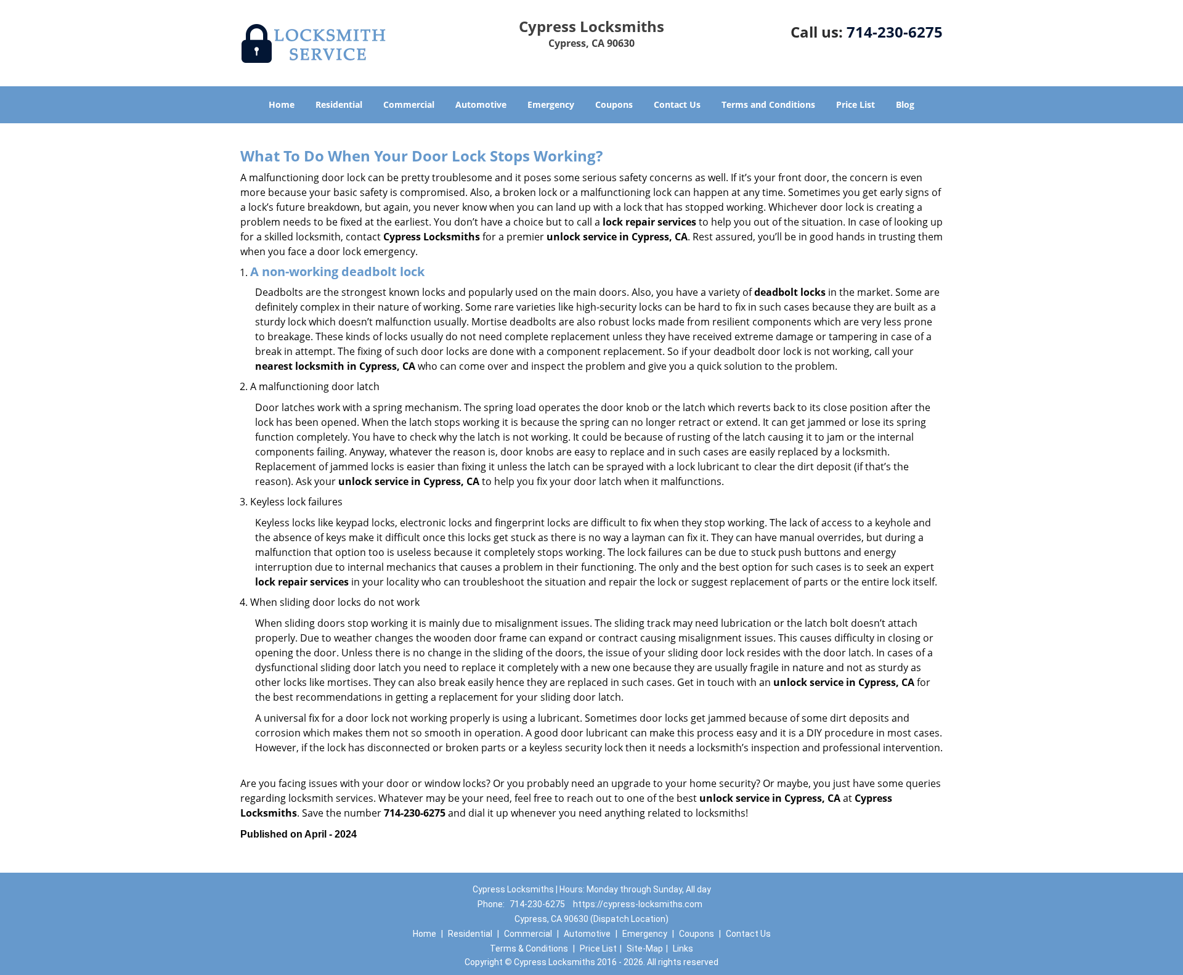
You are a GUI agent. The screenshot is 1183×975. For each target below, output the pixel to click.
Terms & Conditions (529, 948)
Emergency (550, 104)
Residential (338, 104)
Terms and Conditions (768, 104)
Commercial (408, 104)
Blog (905, 104)
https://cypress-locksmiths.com (637, 904)
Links (683, 948)
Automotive (480, 104)
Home (282, 104)
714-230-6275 (895, 32)
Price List (855, 104)
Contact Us (677, 104)
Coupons (614, 104)
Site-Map (645, 948)
